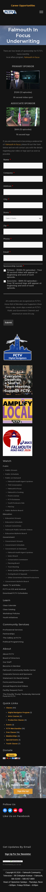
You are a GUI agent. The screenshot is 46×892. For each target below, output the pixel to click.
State (6, 212)
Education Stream (13, 518)
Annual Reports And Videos (15, 686)
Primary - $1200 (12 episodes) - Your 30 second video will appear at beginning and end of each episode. (24, 273)
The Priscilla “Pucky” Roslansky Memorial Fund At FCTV (21, 695)
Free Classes (11, 732)
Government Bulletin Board (17, 581)
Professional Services (13, 630)
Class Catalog (9, 609)
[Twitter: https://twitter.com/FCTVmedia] (10, 810)
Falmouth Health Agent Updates (20, 481)
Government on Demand (15, 549)
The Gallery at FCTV (12, 638)
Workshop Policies (11, 613)
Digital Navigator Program (18, 712)
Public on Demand (13, 478)
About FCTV (8, 654)
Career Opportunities (23, 6)
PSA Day (11, 507)
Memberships (11, 736)
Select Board (13, 556)
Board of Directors (11, 658)
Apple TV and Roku (11, 585)
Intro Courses (13, 716)
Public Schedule (12, 474)
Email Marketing (9, 864)
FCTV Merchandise (13, 728)
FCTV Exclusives (14, 499)
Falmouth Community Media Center (19, 670)
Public (5, 466)
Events (9, 724)
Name (7, 160)
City (6, 199)
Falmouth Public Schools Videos (18, 530)
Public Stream (11, 470)
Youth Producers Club (16, 503)
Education (7, 514)
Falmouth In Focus (31, 57)
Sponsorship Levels (13, 266)
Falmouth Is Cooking (15, 492)
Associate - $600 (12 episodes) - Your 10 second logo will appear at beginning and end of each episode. (24, 284)
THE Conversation (15, 485)
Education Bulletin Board (16, 533)
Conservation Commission (18, 560)
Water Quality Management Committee (23, 570)
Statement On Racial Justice (16, 678)
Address (8, 186)
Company (9, 173)
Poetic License (13, 496)
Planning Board (13, 563)
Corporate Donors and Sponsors (17, 674)
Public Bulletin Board (14, 510)
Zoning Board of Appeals (17, 574)
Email (6, 252)
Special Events (12, 740)
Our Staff (7, 662)
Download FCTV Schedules (15, 593)
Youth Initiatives (10, 617)
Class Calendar (9, 605)
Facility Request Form (13, 690)
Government (9, 537)
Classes (9, 707)
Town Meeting (13, 567)
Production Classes (16, 720)
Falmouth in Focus (14, 489)
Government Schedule (14, 545)
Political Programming (13, 642)
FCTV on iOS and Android (14, 589)
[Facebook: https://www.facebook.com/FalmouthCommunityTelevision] (5, 810)
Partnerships (9, 634)
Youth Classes (12, 743)
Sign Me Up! (23, 791)
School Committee (13, 526)
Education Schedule (13, 522)
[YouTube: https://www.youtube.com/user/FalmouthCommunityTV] (15, 810)
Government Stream (14, 541)
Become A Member (12, 666)
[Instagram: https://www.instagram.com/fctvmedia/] (20, 810)
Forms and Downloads (13, 682)
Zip (5, 226)
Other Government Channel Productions (23, 577)
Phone (7, 239)
